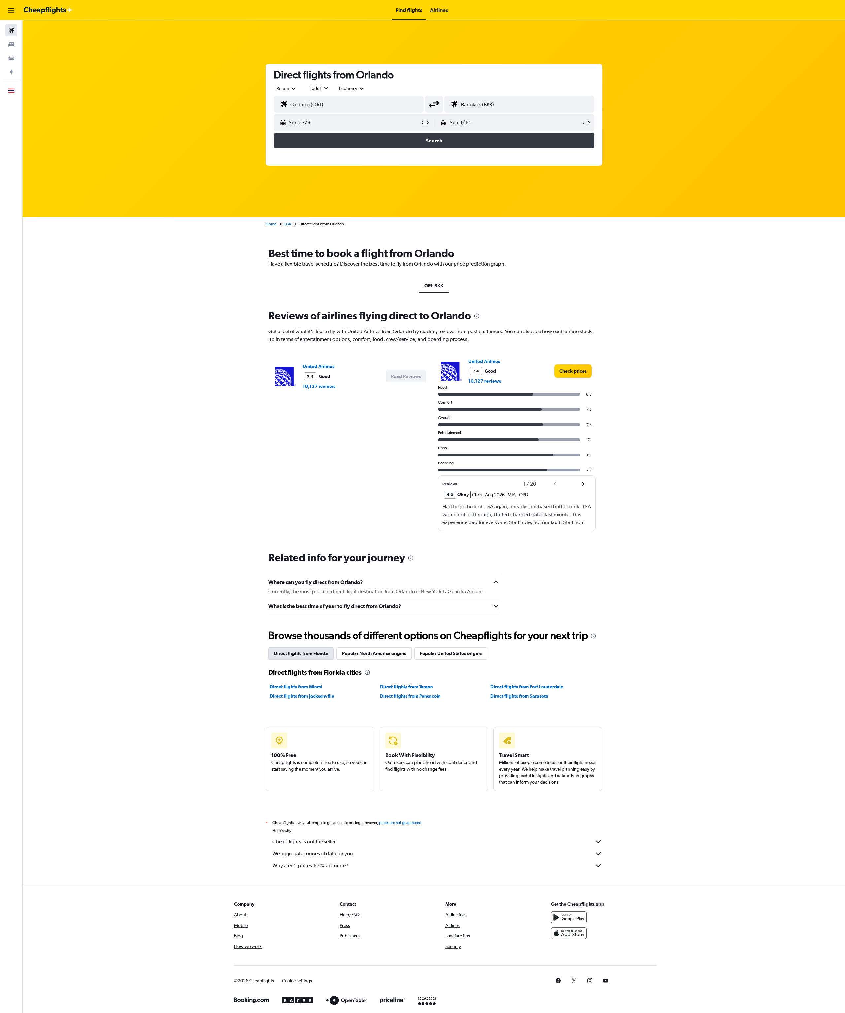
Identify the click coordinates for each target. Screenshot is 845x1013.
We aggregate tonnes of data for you (312, 853)
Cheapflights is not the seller (304, 842)
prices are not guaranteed (400, 822)
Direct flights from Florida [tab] (301, 653)
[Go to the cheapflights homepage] (48, 10)
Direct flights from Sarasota (519, 696)
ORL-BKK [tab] (433, 285)
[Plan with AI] (11, 72)
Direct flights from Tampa (406, 686)
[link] (573, 371)
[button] (11, 10)
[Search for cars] (11, 58)
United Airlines (318, 366)
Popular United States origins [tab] (451, 653)
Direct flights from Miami (296, 686)
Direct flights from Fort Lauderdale (526, 686)
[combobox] (286, 88)
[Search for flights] (11, 30)
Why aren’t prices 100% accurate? (310, 865)
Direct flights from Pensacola (410, 696)
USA (287, 224)
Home (271, 224)
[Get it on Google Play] (569, 917)
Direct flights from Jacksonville (302, 696)
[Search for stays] (11, 44)
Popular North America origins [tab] (374, 653)
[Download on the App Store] (569, 933)
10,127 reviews (319, 386)
